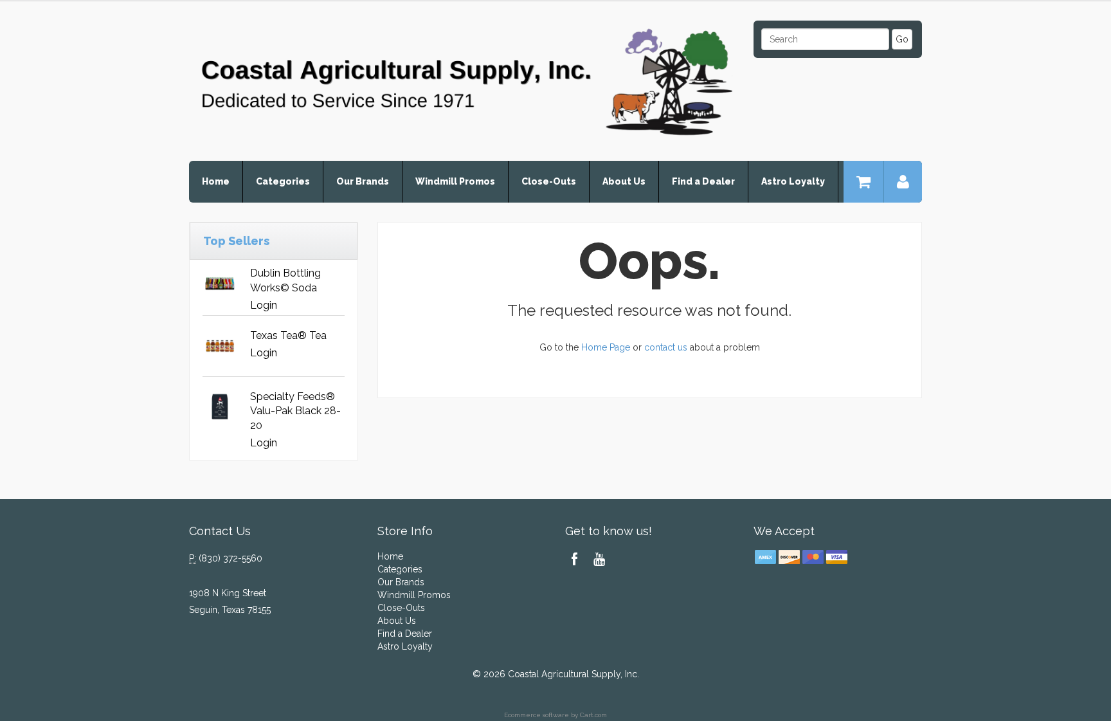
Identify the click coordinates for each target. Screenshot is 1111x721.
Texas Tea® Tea (288, 335)
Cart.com (593, 714)
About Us (624, 181)
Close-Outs (548, 181)
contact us (665, 347)
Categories (283, 181)
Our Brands (362, 181)
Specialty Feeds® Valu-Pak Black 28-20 (295, 411)
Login (263, 305)
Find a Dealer (703, 181)
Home (216, 181)
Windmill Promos (455, 181)
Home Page (605, 347)
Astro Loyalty (793, 181)
